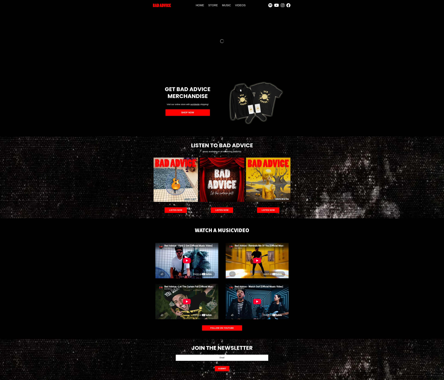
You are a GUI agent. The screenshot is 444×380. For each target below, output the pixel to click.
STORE (213, 5)
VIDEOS (240, 5)
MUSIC (226, 5)
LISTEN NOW (221, 210)
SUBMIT (222, 368)
